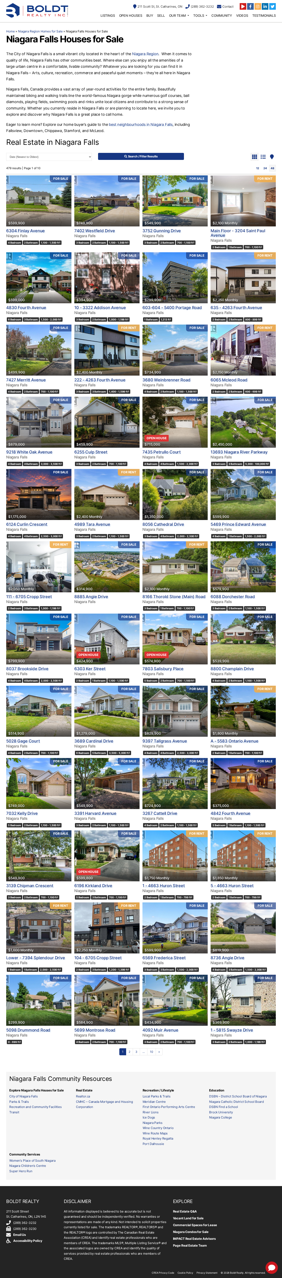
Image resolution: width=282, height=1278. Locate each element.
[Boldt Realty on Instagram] (258, 6)
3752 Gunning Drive (161, 230)
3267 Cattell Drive (159, 813)
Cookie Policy (185, 1272)
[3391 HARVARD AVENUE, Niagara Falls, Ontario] (107, 783)
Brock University (221, 1112)
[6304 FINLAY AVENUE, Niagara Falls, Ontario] (38, 200)
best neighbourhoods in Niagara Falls (141, 124)
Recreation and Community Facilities (35, 1107)
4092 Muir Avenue (160, 1030)
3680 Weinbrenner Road (166, 379)
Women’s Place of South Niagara (32, 1161)
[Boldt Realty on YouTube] (243, 6)
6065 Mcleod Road (229, 379)
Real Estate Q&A (185, 1211)
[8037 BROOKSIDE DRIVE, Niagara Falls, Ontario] (38, 639)
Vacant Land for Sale (188, 1218)
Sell (161, 15)
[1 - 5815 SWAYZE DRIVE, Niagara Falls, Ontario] (243, 1000)
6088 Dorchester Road (233, 596)
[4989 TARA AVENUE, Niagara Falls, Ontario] (107, 494)
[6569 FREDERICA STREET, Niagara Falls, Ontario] (175, 927)
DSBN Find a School (223, 1107)
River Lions (151, 1112)
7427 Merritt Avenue (26, 379)
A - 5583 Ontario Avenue (234, 741)
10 (151, 1051)
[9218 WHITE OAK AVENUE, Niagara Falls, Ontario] (38, 422)
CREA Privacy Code (163, 1272)
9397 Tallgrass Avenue (164, 741)
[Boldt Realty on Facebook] (250, 6)
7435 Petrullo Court (161, 452)
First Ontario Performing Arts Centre (169, 1107)
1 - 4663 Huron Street (163, 885)
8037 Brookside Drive (27, 668)
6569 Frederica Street (164, 957)
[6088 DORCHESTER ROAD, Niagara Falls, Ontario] (243, 566)
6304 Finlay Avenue (25, 230)
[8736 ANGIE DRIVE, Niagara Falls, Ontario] (243, 927)
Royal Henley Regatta (158, 1138)
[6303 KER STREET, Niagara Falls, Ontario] (107, 639)
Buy (149, 15)
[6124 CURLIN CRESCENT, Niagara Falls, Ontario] (38, 494)
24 (265, 168)
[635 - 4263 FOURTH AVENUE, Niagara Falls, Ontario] (243, 277)
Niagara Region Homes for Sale (40, 31)
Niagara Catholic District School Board (236, 1102)
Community (221, 15)
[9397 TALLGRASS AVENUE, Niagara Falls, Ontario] (175, 711)
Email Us (19, 1235)
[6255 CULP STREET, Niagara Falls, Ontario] (107, 422)
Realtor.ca (83, 1096)
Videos (242, 15)
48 (272, 168)
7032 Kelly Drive (22, 813)
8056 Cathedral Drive (163, 524)
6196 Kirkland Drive (93, 885)
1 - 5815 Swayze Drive (232, 1030)
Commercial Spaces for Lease (195, 1225)
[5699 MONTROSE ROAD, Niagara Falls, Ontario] (107, 1000)
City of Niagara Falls (23, 1096)
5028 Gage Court (23, 741)
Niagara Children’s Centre (27, 1166)
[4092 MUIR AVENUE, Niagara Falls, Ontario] (175, 1000)
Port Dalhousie (153, 1144)
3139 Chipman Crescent (29, 885)
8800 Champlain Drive (232, 668)
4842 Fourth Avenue (230, 813)
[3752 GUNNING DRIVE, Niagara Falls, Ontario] (175, 200)
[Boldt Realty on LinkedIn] (265, 6)
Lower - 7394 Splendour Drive (35, 957)
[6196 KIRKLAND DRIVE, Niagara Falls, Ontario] (107, 855)
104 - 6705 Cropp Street (98, 957)
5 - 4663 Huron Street (232, 885)
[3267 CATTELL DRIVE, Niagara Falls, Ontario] (175, 783)
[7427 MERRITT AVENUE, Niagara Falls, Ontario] (38, 350)
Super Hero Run (20, 1171)
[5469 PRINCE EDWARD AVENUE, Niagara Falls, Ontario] (243, 494)
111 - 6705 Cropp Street (29, 596)
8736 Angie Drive (227, 957)
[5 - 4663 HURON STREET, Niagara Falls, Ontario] (243, 855)
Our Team (177, 15)
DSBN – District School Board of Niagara (238, 1096)
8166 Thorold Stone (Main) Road (174, 596)
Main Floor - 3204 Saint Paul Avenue (238, 233)
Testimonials (264, 15)
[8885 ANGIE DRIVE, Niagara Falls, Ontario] (107, 566)
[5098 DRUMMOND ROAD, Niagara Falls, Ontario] (38, 1000)
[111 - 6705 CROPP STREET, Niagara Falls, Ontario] (38, 566)
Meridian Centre (154, 1102)
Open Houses (130, 15)
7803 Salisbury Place (163, 668)
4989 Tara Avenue (92, 524)
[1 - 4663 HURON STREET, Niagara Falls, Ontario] (175, 855)
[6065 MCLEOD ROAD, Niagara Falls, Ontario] (243, 350)
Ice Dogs (149, 1117)
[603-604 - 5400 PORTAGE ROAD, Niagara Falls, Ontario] (175, 277)
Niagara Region (145, 54)
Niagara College (220, 1117)
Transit (14, 1112)
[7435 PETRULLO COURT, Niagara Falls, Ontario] (175, 422)
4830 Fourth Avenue (26, 307)
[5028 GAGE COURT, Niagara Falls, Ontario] (38, 711)
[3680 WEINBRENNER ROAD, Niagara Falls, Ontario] (175, 350)
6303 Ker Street (89, 668)
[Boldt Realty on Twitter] (272, 6)
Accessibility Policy (27, 1241)
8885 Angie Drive (91, 596)
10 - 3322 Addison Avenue (100, 307)
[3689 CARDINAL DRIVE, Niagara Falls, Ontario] (107, 711)
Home (10, 31)
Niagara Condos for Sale (191, 1232)
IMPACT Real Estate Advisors (194, 1239)
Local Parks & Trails (157, 1096)
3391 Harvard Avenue (95, 813)
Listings (108, 15)
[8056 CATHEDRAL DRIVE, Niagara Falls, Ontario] (175, 494)
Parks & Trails (19, 1102)
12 (257, 168)
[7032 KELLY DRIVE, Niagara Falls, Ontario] (38, 783)
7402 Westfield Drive (94, 230)
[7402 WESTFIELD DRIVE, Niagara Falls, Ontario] (107, 200)
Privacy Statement (207, 1272)
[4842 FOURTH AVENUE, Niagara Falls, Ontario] (243, 783)
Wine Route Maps (155, 1133)
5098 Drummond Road (28, 1030)
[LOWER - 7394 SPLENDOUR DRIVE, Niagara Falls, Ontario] (38, 927)
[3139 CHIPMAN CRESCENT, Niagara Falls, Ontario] (38, 855)
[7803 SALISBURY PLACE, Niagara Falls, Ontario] (175, 639)
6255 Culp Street (90, 452)
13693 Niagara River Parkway (239, 452)
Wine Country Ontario (158, 1128)
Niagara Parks (152, 1123)
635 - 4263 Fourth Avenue (236, 307)
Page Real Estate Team (190, 1245)
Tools (198, 15)
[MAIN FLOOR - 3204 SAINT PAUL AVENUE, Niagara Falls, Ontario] (243, 200)
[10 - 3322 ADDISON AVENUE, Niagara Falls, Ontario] (107, 277)
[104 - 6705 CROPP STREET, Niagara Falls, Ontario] (107, 927)
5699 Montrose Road (94, 1030)
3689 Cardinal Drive (93, 741)
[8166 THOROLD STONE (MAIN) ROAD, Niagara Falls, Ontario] (175, 566)
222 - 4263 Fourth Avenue (99, 379)
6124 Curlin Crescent (26, 524)
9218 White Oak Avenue (29, 452)
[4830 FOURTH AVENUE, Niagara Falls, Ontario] (38, 277)
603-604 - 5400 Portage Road (172, 307)
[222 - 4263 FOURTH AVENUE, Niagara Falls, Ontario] (107, 350)
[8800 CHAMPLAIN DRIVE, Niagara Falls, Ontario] (243, 639)
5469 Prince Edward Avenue (238, 524)
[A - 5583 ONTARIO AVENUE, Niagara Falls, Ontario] (243, 711)
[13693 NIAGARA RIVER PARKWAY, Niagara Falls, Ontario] (243, 422)
